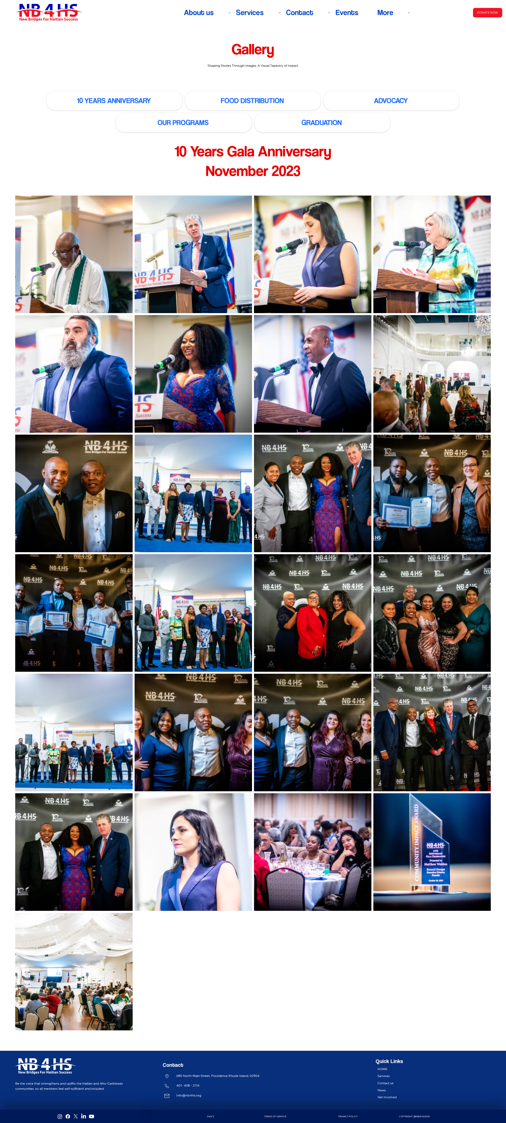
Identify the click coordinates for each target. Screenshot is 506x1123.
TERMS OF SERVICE (275, 1116)
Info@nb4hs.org (188, 1095)
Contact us (386, 1083)
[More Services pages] (279, 13)
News (382, 1090)
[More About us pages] (229, 13)
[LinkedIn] (84, 1116)
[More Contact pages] (329, 13)
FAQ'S (210, 1116)
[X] (76, 1116)
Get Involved (387, 1097)
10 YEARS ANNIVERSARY (114, 100)
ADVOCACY (391, 100)
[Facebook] (68, 1116)
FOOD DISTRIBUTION (252, 100)
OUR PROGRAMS (183, 122)
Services (384, 1076)
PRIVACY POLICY (348, 1116)
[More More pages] (409, 13)
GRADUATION (321, 122)
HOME (382, 1069)
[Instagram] (60, 1116)
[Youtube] (91, 1116)
